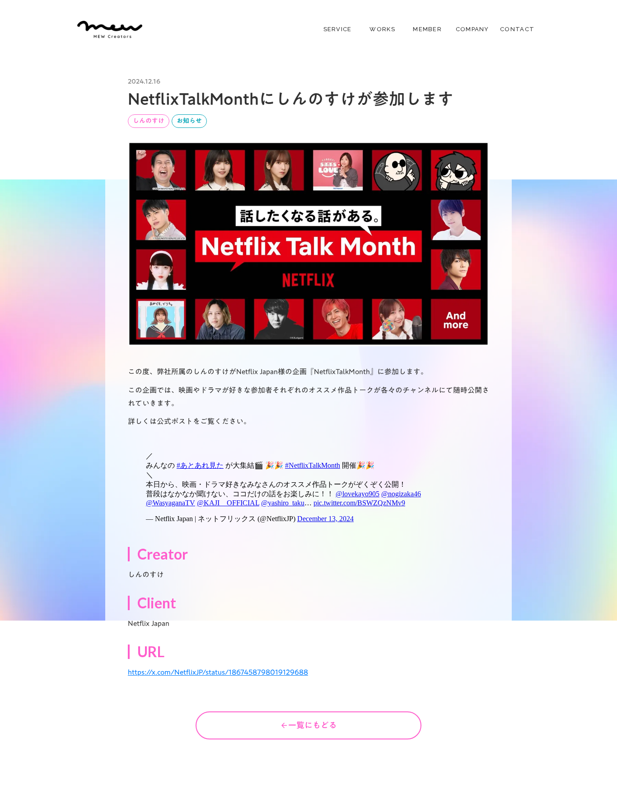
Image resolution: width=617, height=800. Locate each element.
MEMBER (427, 29)
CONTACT (517, 29)
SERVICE (337, 29)
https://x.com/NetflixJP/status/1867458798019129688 (218, 672)
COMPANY (472, 29)
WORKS (382, 29)
